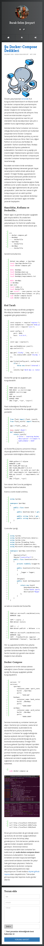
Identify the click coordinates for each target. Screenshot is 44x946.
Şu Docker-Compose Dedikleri (20, 48)
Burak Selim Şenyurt (22, 23)
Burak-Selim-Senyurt (22, 54)
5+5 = (8, 926)
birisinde (25, 99)
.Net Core (33, 54)
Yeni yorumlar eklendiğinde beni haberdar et (19, 932)
